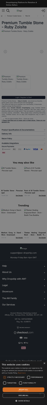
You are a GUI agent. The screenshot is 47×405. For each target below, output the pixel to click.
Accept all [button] (23, 390)
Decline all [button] (23, 395)
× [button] (44, 363)
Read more (22, 373)
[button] (23, 400)
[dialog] (23, 383)
